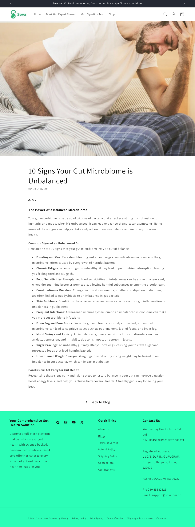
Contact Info (106, 462)
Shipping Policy (107, 456)
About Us (104, 429)
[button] (165, 14)
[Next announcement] (184, 3)
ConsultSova (42, 518)
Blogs (101, 436)
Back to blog (100, 402)
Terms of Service (108, 442)
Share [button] (35, 200)
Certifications (106, 469)
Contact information (156, 518)
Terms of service (115, 518)
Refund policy (96, 518)
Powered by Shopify (58, 518)
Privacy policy (79, 518)
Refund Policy (106, 449)
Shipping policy (135, 518)
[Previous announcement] (11, 3)
